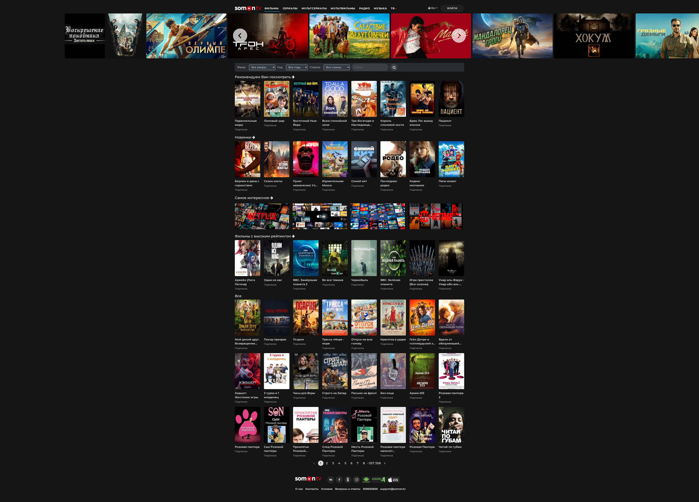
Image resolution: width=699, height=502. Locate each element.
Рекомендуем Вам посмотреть (263, 77)
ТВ (393, 8)
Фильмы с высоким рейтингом (263, 236)
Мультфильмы (343, 8)
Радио (364, 8)
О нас (299, 489)
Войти (452, 8)
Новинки (243, 137)
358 (378, 463)
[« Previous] (314, 463)
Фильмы (272, 8)
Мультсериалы (315, 8)
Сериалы (291, 8)
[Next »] (384, 463)
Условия (327, 489)
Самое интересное (252, 198)
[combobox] (263, 67)
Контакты (312, 489)
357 (372, 463)
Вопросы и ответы (347, 489)
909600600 (370, 489)
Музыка (380, 8)
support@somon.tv (393, 489)
